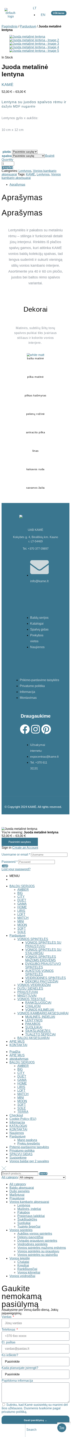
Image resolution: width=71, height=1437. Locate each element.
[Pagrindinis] (5, 1430)
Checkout (16, 1115)
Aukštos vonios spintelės (34, 1233)
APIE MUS (17, 1041)
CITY (21, 896)
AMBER (23, 889)
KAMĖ (30, 174)
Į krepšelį (7, 167)
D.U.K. (36, 665)
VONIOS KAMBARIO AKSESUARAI (42, 1013)
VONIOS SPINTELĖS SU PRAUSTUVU (43, 944)
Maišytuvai (16, 1194)
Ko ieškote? (10, 1355)
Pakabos (23, 1212)
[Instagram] (35, 729)
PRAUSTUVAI (27, 992)
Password (10, 861)
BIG (20, 893)
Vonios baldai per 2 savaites (29, 1161)
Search (43, 1173)
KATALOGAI (18, 1126)
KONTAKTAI (18, 1045)
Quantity (7, 159)
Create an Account (25, 847)
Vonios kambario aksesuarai (29, 1201)
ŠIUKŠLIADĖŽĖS (37, 1031)
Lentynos (25, 170)
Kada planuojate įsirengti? (20, 1367)
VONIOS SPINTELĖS (32, 939)
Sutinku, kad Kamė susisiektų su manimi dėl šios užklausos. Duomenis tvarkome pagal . (35, 1408)
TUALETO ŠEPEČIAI (40, 1034)
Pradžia (14, 1051)
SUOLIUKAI (33, 1027)
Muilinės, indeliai (29, 1209)
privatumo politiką (14, 1411)
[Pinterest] (46, 729)
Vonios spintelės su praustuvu (38, 1251)
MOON (22, 925)
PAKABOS (32, 1024)
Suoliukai (24, 1223)
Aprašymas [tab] (22, 197)
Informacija (17, 1122)
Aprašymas (17, 184)
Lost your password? (16, 869)
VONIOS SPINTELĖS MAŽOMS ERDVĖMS (40, 958)
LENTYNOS (34, 1020)
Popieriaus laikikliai (31, 1216)
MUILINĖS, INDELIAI (40, 1016)
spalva (7, 156)
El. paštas (8, 1342)
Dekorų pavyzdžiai (30, 1237)
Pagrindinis (10, 26)
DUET (21, 900)
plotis (7, 151)
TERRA (22, 1111)
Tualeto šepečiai (28, 1226)
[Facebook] (25, 729)
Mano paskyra (27, 1140)
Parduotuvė (28, 26)
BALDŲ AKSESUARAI (33, 1038)
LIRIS (21, 910)
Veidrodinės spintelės (32, 1244)
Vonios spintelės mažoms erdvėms (41, 1247)
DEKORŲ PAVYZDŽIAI (41, 981)
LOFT (21, 914)
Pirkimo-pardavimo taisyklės (29, 1147)
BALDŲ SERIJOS (22, 886)
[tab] (39, 184)
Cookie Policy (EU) (22, 1118)
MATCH (23, 918)
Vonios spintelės (21, 1230)
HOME (22, 907)
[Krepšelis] (52, 1430)
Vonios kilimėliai (28, 1272)
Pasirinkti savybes (19, 841)
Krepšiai (23, 1265)
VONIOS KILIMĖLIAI (39, 1009)
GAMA (22, 903)
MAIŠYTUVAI (26, 995)
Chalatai (23, 1262)
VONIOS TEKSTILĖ (31, 999)
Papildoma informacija (17, 1380)
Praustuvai (16, 1198)
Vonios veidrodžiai (22, 1276)
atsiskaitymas (18, 1058)
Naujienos (16, 1133)
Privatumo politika (22, 1150)
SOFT (21, 928)
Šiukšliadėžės (27, 1219)
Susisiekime (18, 1157)
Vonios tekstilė (19, 1258)
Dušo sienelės (19, 1191)
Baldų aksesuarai (21, 1187)
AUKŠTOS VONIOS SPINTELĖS (39, 972)
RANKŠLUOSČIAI (38, 1002)
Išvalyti (49, 155)
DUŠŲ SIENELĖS (30, 988)
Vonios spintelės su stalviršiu (37, 1254)
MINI (20, 921)
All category (17, 1184)
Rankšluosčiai (27, 1269)
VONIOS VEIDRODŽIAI (34, 985)
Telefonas (9, 1329)
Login (5, 866)
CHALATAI (33, 1006)
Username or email (16, 854)
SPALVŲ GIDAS (21, 1154)
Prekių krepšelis (28, 1143)
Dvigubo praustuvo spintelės (37, 1240)
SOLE (21, 932)
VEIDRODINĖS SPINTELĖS (45, 978)
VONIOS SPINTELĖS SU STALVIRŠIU (43, 951)
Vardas (7, 1316)
